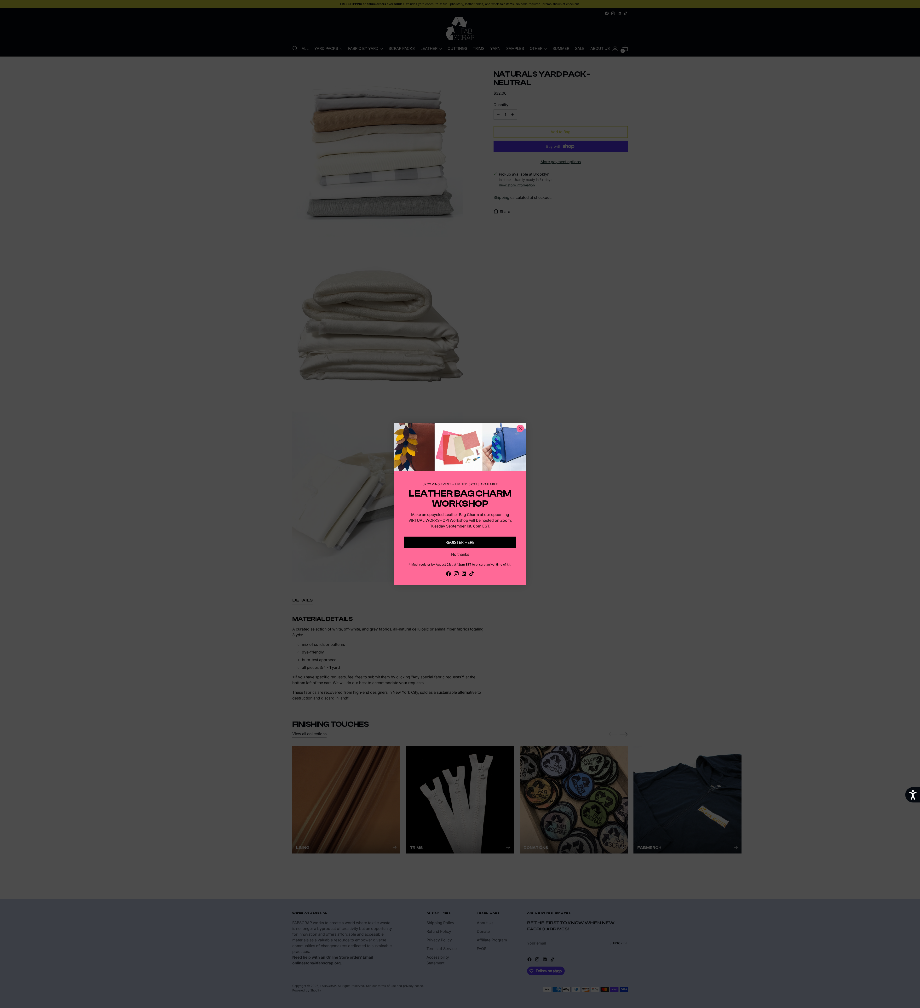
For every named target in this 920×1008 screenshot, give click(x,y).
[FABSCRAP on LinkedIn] (464, 574)
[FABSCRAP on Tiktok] (471, 574)
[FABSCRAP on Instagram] (456, 574)
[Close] (520, 428)
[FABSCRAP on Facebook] (448, 574)
